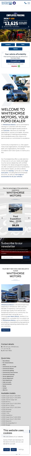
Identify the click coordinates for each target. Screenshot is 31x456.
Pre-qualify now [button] (15, 61)
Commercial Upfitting (8, 370)
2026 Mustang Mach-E (9, 423)
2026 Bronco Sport (8, 405)
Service (15, 49)
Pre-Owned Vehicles (7, 362)
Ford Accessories (6, 384)
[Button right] (29, 218)
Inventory (8, 44)
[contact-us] (25, 3)
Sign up (26, 257)
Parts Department (7, 380)
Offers (4, 364)
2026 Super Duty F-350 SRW (11, 419)
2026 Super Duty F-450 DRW (11, 398)
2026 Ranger (6, 425)
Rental (4, 386)
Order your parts (6, 382)
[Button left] (2, 218)
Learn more (15, 229)
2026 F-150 (5, 413)
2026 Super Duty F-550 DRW (11, 403)
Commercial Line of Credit (9, 366)
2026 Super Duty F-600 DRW (11, 417)
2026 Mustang (6, 409)
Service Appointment (8, 376)
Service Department (7, 378)
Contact (4, 388)
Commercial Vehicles (8, 368)
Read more (5, 330)
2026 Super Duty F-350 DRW (11, 407)
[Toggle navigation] (29, 3)
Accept (6, 449)
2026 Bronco (6, 401)
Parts (22, 44)
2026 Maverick (6, 421)
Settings (21, 449)
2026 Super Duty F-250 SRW (11, 396)
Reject (14, 449)
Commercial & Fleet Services (10, 372)
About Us (4, 390)
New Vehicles (6, 360)
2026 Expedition (7, 415)
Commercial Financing (8, 374)
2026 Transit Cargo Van (9, 399)
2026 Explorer (6, 411)
